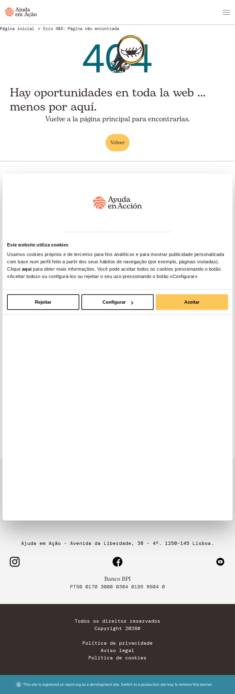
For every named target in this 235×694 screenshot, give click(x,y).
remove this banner (195, 684)
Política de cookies (117, 657)
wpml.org (73, 684)
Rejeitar (43, 302)
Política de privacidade (117, 643)
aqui (27, 269)
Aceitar (192, 302)
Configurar (114, 302)
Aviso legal (117, 650)
